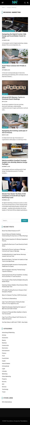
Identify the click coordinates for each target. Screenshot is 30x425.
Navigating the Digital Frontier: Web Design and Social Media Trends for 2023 (14, 36)
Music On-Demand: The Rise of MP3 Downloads (14, 295)
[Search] (27, 2)
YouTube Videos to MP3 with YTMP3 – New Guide (14, 322)
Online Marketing (6, 376)
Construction (5, 345)
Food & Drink (5, 358)
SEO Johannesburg (7, 402)
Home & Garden (6, 363)
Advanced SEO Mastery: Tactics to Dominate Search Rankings (13, 98)
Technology (5, 389)
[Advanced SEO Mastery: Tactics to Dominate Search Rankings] (15, 87)
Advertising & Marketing (8, 30)
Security (4, 381)
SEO (3, 384)
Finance (4, 353)
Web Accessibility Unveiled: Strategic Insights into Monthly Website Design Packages (14, 162)
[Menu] (3, 2)
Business (4, 343)
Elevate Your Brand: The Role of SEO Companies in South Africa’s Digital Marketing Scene (14, 195)
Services (4, 386)
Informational (5, 366)
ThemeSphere (23, 421)
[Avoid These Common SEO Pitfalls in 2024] (15, 56)
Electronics (5, 348)
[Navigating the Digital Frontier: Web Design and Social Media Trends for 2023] (15, 24)
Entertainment (6, 350)
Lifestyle (4, 371)
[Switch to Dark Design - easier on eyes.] (25, 2)
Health (4, 361)
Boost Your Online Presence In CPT (11, 230)
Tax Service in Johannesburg (9, 298)
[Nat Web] (15, 2)
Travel (3, 392)
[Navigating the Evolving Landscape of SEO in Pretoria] (15, 121)
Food (3, 355)
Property (4, 379)
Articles (4, 335)
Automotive (5, 337)
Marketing (5, 62)
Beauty (4, 340)
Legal (3, 368)
